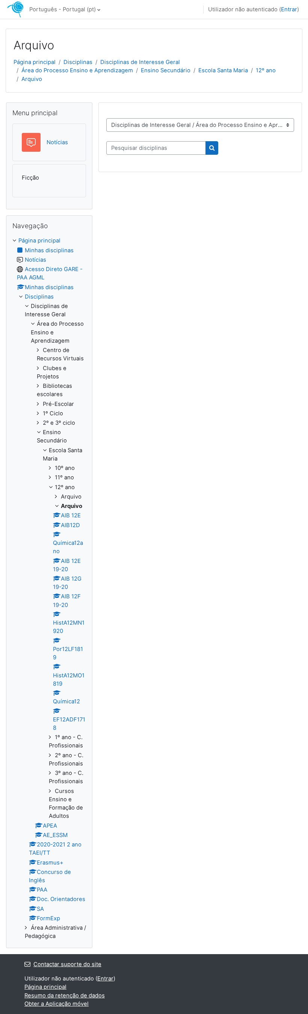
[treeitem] (49, 588)
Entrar (289, 9)
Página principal (35, 62)
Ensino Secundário (165, 70)
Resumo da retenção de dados (64, 995)
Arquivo (31, 79)
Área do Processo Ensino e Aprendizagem (77, 70)
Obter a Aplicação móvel (56, 1003)
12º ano (266, 70)
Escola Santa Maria (223, 70)
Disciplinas (77, 62)
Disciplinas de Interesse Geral (140, 62)
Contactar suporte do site (67, 964)
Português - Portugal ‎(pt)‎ (62, 9)
